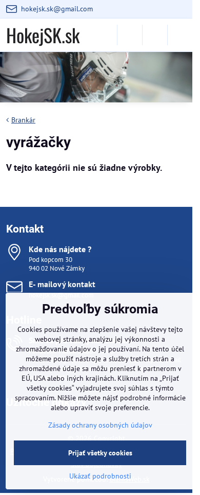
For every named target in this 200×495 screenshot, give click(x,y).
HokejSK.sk (42, 35)
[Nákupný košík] (155, 35)
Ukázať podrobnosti (100, 476)
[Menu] (180, 35)
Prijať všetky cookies (100, 452)
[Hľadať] (129, 35)
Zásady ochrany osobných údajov (100, 425)
